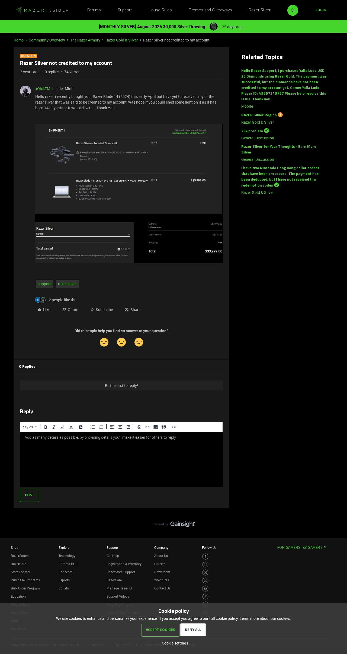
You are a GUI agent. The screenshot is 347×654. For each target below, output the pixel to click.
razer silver (67, 283)
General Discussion (257, 137)
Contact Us (162, 588)
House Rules (160, 10)
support (44, 283)
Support (125, 10)
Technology (67, 555)
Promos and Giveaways (210, 10)
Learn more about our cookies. (265, 618)
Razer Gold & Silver (121, 40)
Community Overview (47, 40)
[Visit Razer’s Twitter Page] (205, 580)
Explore (64, 547)
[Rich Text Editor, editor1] (121, 459)
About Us (161, 555)
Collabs (64, 588)
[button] (321, 10)
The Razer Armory (85, 40)
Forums (94, 10)
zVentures (161, 580)
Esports (64, 580)
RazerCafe (18, 564)
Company (161, 547)
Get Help (113, 555)
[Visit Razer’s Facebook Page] (205, 556)
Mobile (247, 106)
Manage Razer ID (119, 588)
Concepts (65, 572)
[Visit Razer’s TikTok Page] (205, 596)
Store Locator (20, 572)
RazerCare (114, 580)
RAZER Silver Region (259, 115)
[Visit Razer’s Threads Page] (205, 572)
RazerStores (19, 555)
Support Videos (118, 596)
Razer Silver (260, 10)
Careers (159, 564)
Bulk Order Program (25, 588)
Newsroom (162, 572)
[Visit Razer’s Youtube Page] (205, 588)
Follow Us (209, 547)
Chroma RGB (68, 564)
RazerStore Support (121, 572)
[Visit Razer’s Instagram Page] (205, 564)
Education (18, 596)
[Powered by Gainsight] (173, 525)
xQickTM (42, 88)
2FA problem (252, 131)
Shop (14, 547)
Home (19, 40)
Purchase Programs (25, 580)
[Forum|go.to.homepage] (42, 10)
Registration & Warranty (124, 564)
